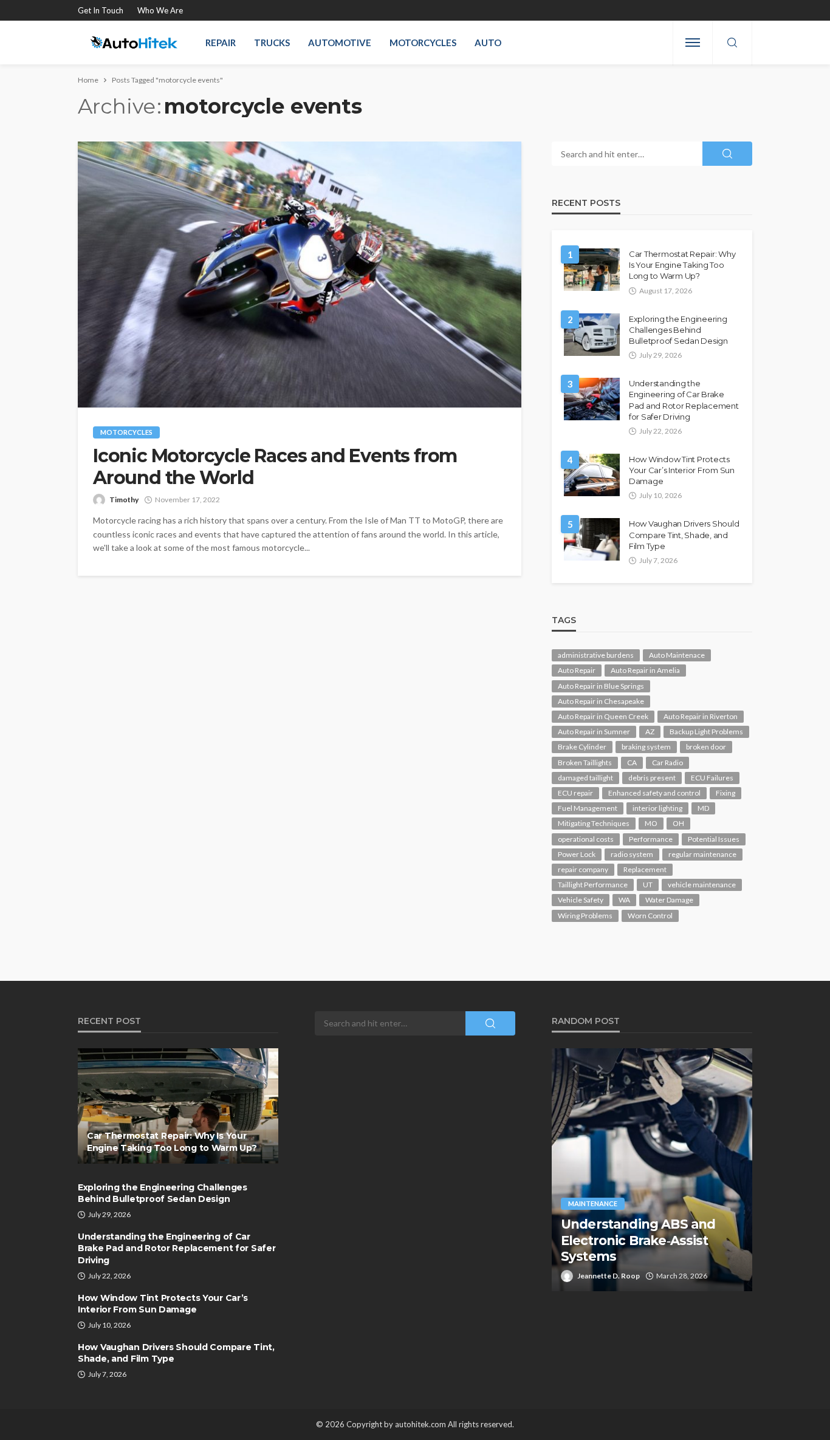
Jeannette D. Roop (608, 1275)
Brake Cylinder (582, 746)
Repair (220, 42)
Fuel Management (587, 808)
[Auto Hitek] (134, 42)
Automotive (339, 42)
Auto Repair (576, 670)
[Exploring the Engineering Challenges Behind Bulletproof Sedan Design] (592, 334)
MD (703, 808)
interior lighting (657, 808)
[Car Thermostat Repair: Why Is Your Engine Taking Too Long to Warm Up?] (592, 269)
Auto (488, 42)
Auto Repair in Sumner (594, 731)
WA (624, 899)
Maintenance (592, 1203)
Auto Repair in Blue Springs (601, 686)
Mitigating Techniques (593, 823)
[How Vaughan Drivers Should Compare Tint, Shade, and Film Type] (592, 539)
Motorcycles (422, 42)
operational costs (586, 839)
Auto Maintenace (677, 655)
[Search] (732, 43)
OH (678, 823)
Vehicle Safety (580, 899)
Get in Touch (100, 10)
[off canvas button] (692, 42)
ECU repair (575, 792)
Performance (651, 839)
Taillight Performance (593, 884)
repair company (583, 869)
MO (651, 823)
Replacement (645, 869)
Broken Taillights (585, 762)
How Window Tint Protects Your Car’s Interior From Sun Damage (682, 470)
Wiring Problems (585, 915)
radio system (632, 854)
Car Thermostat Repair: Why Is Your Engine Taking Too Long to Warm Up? (682, 265)
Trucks (272, 42)
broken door (706, 746)
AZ (649, 731)
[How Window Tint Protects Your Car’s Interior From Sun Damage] (592, 475)
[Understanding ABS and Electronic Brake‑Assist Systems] (652, 1169)
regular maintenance (702, 854)
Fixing (725, 792)
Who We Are (160, 10)
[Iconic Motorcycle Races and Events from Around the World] (299, 275)
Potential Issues (713, 839)
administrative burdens (596, 655)
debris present (652, 777)
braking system (646, 746)
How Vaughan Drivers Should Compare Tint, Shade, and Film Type (684, 534)
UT (648, 884)
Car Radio (667, 762)
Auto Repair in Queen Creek (603, 716)
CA (632, 762)
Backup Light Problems (706, 731)
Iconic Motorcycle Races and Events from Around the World (275, 467)
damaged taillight (585, 777)
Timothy (124, 499)
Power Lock (576, 854)
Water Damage (669, 899)
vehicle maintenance (702, 884)
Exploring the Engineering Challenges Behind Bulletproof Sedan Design (678, 330)
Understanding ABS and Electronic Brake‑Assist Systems (638, 1240)
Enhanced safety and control (654, 792)
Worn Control (650, 915)
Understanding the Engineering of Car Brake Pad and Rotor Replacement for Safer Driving (684, 399)
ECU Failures (712, 777)
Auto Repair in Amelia (645, 670)
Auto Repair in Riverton (701, 716)
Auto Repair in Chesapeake (601, 701)
